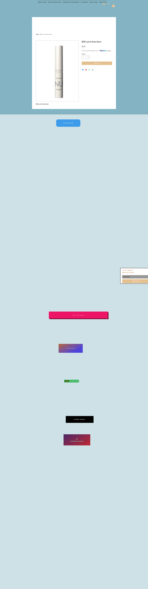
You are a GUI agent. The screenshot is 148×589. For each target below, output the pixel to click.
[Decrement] (83, 57)
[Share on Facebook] (83, 70)
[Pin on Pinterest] (86, 70)
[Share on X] (93, 70)
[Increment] (88, 57)
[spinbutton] (85, 57)
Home (37, 34)
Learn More (108, 50)
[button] (113, 5)
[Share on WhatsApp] (89, 70)
